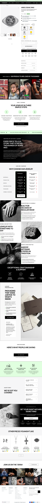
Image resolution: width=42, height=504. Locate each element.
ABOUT (10, 489)
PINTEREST (24, 493)
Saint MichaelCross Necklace (26, 448)
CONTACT (16, 489)
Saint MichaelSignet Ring (36, 448)
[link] (34, 465)
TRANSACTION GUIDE (18, 497)
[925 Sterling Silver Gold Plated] (4, 451)
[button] (13, 3)
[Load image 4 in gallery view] (14, 35)
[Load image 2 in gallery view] (8, 35)
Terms (32, 495)
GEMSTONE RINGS (28, 2)
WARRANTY (10, 493)
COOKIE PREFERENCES (18, 494)
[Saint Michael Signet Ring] (37, 441)
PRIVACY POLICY (17, 493)
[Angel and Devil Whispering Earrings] (5, 441)
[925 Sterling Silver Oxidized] (13, 451)
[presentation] (10, 20)
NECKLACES (17, 2)
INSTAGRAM (25, 489)
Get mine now (21, 123)
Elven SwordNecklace (15, 448)
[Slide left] (1, 0)
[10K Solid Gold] (7, 451)
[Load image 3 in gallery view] (11, 35)
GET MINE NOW (21, 195)
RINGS (12, 2)
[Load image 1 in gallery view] (5, 35)
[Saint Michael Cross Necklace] (26, 441)
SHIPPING (16, 492)
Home (1, 5)
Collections (4, 5)
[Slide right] (40, 0)
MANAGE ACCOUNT (4, 489)
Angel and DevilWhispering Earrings (5, 448)
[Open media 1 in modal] (18, 32)
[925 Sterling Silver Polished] (16, 451)
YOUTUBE (24, 492)
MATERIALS (10, 492)
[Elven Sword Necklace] (16, 441)
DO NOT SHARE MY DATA (18, 498)
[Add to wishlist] (18, 8)
